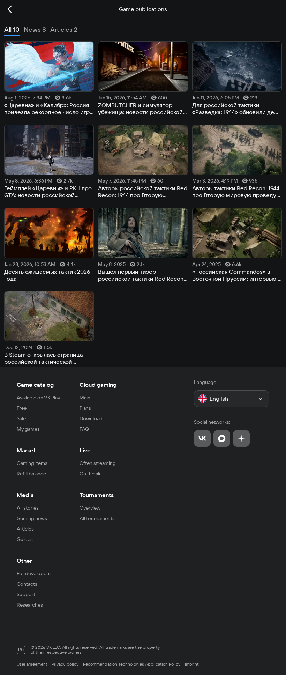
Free (22, 408)
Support (26, 594)
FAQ (84, 429)
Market (26, 450)
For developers (34, 573)
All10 (12, 29)
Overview (90, 508)
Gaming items (32, 463)
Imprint (192, 664)
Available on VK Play (38, 397)
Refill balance (31, 473)
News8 (35, 29)
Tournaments (97, 494)
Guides (25, 539)
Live (85, 450)
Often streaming (98, 463)
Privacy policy (65, 664)
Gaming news (32, 518)
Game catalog (35, 384)
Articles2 (63, 29)
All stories (28, 508)
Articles (25, 529)
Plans (85, 408)
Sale (21, 418)
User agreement (32, 664)
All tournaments (97, 518)
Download (91, 418)
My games (28, 429)
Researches (30, 605)
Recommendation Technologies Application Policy (132, 664)
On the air (90, 473)
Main (85, 397)
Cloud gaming (98, 384)
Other (24, 560)
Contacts (27, 584)
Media (25, 494)
